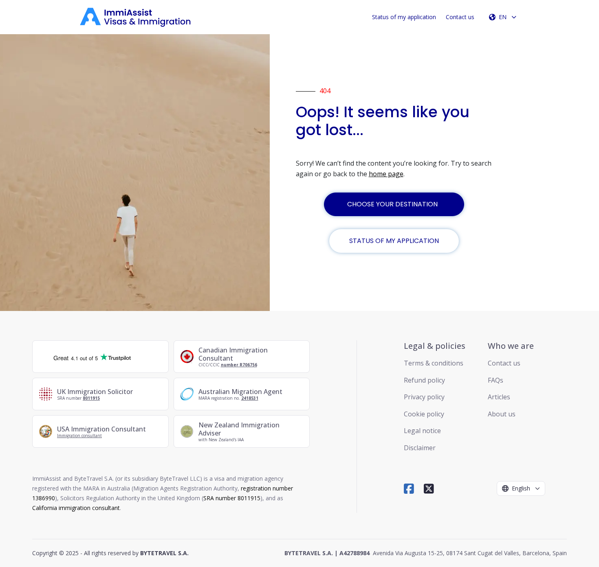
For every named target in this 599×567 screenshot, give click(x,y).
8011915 (91, 398)
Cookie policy (424, 413)
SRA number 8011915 (231, 498)
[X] (429, 488)
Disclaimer (420, 447)
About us (501, 413)
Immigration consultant (79, 435)
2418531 (249, 398)
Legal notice (422, 430)
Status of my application (404, 17)
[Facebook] (409, 488)
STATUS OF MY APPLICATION (394, 240)
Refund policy (424, 380)
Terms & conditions (433, 363)
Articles (499, 396)
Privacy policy (424, 396)
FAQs (495, 380)
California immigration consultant (76, 508)
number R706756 (239, 365)
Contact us (460, 17)
